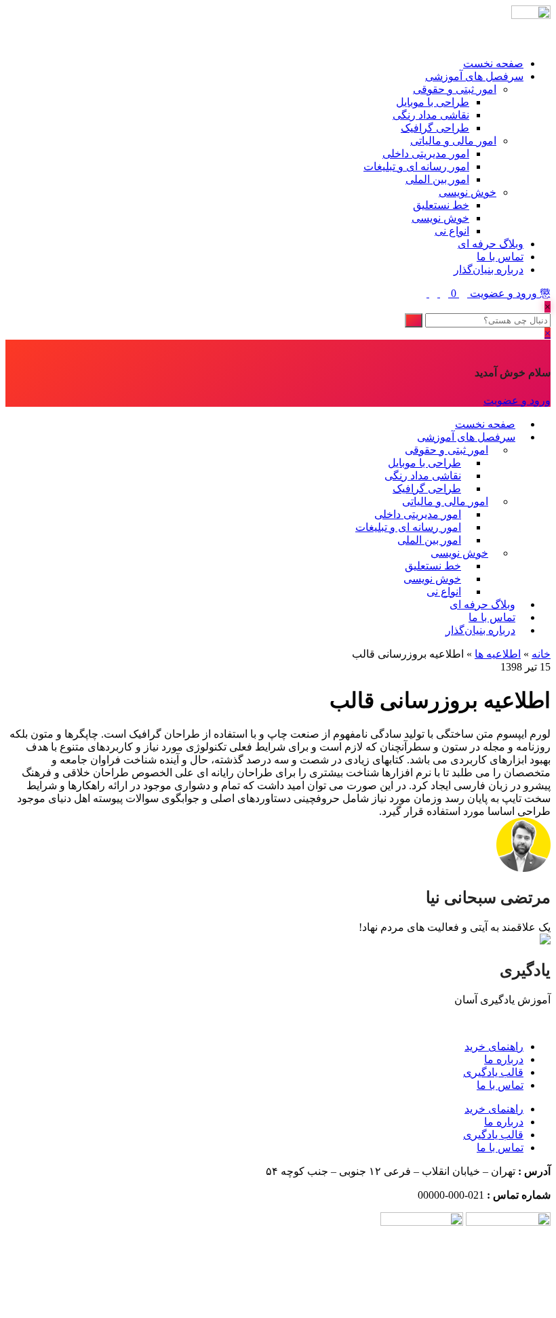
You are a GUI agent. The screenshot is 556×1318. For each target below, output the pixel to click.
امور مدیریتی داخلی (425, 153)
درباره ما (503, 1059)
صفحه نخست (493, 63)
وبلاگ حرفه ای (490, 243)
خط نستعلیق (441, 205)
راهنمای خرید (493, 1046)
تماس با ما (500, 256)
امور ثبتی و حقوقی (454, 89)
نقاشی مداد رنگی (431, 115)
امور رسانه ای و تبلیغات (416, 166)
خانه (541, 654)
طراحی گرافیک (435, 128)
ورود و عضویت (503, 293)
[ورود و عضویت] (461, 293)
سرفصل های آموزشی (474, 76)
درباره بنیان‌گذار (488, 269)
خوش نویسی (467, 192)
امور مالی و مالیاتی (453, 140)
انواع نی (452, 231)
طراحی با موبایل (432, 102)
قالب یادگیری (493, 1072)
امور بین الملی (437, 179)
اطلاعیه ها (498, 654)
